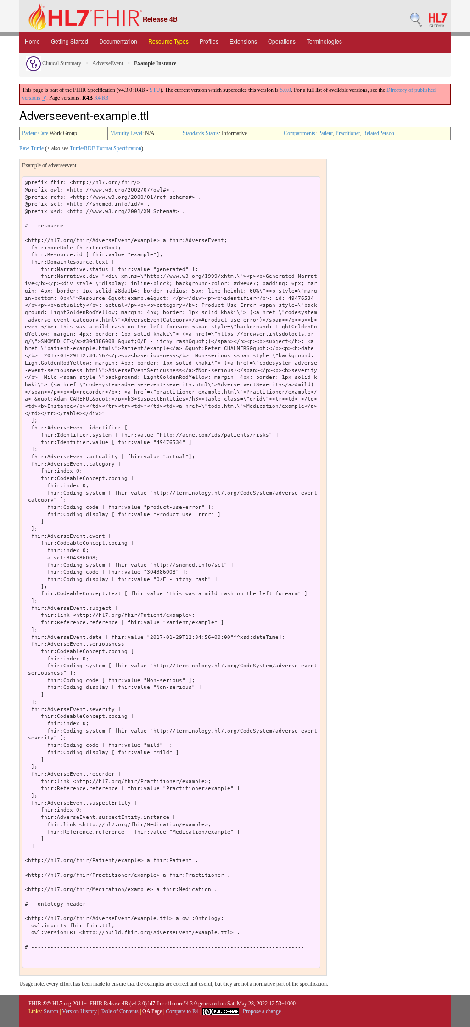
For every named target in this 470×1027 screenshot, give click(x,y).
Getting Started (69, 41)
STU (155, 90)
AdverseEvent (107, 63)
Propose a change (262, 1011)
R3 (105, 98)
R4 (97, 98)
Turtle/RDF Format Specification (105, 148)
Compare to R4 (182, 1011)
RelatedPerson (378, 133)
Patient (325, 133)
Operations (282, 41)
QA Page (152, 1011)
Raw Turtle (31, 148)
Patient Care (35, 133)
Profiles (209, 41)
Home (32, 41)
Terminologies (324, 41)
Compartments (299, 133)
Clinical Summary (61, 63)
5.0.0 (285, 90)
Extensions (243, 41)
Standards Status (201, 133)
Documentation (118, 41)
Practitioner (348, 133)
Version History (79, 1011)
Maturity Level (126, 133)
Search (51, 1011)
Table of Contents (120, 1011)
